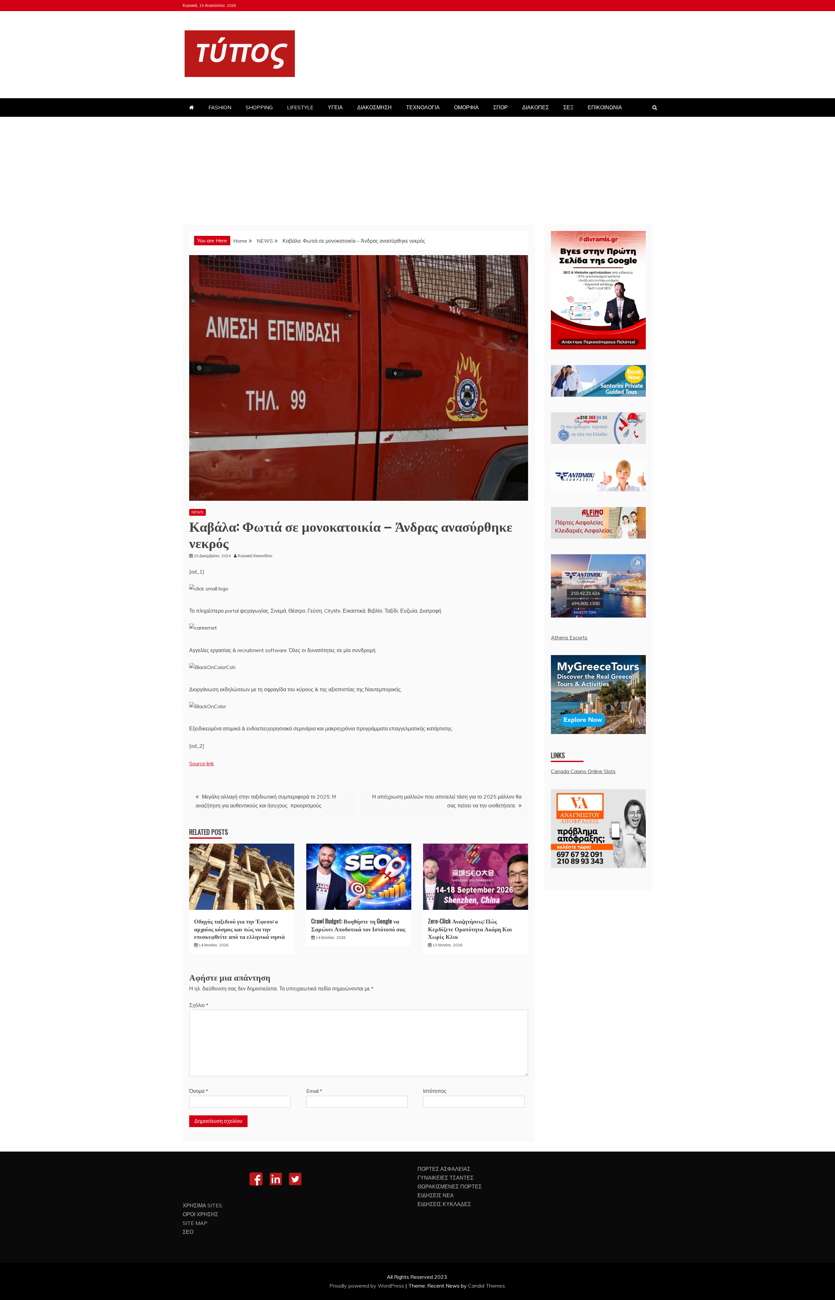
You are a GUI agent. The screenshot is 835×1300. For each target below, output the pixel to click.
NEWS (197, 512)
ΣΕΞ (568, 107)
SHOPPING (259, 107)
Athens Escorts (569, 637)
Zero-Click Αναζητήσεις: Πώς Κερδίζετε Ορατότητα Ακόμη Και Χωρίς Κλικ (470, 929)
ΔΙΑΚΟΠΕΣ (535, 107)
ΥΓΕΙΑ (335, 107)
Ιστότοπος (435, 1091)
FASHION (219, 107)
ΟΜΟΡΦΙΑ (466, 107)
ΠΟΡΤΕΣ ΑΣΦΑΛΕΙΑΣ (444, 1169)
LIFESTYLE (300, 107)
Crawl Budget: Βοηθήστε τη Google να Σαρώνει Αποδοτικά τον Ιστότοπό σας (358, 925)
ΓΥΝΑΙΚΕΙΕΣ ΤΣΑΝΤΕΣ (446, 1177)
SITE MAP (195, 1223)
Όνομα (198, 1091)
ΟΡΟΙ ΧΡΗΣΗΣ (200, 1214)
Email (314, 1091)
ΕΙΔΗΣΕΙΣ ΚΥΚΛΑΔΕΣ (444, 1204)
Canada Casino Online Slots (583, 771)
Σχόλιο (198, 1005)
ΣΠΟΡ (500, 107)
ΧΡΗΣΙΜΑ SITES (202, 1205)
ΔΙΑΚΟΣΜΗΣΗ (374, 107)
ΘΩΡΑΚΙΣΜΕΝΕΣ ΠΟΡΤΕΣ (450, 1186)
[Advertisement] (417, 165)
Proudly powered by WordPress (367, 1285)
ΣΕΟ (188, 1232)
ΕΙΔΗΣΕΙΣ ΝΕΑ (436, 1195)
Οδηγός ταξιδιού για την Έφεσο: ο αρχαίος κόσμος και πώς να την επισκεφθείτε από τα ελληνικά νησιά (239, 929)
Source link (201, 763)
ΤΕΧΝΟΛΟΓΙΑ (423, 107)
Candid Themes (486, 1285)
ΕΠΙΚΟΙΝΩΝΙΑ (605, 107)
